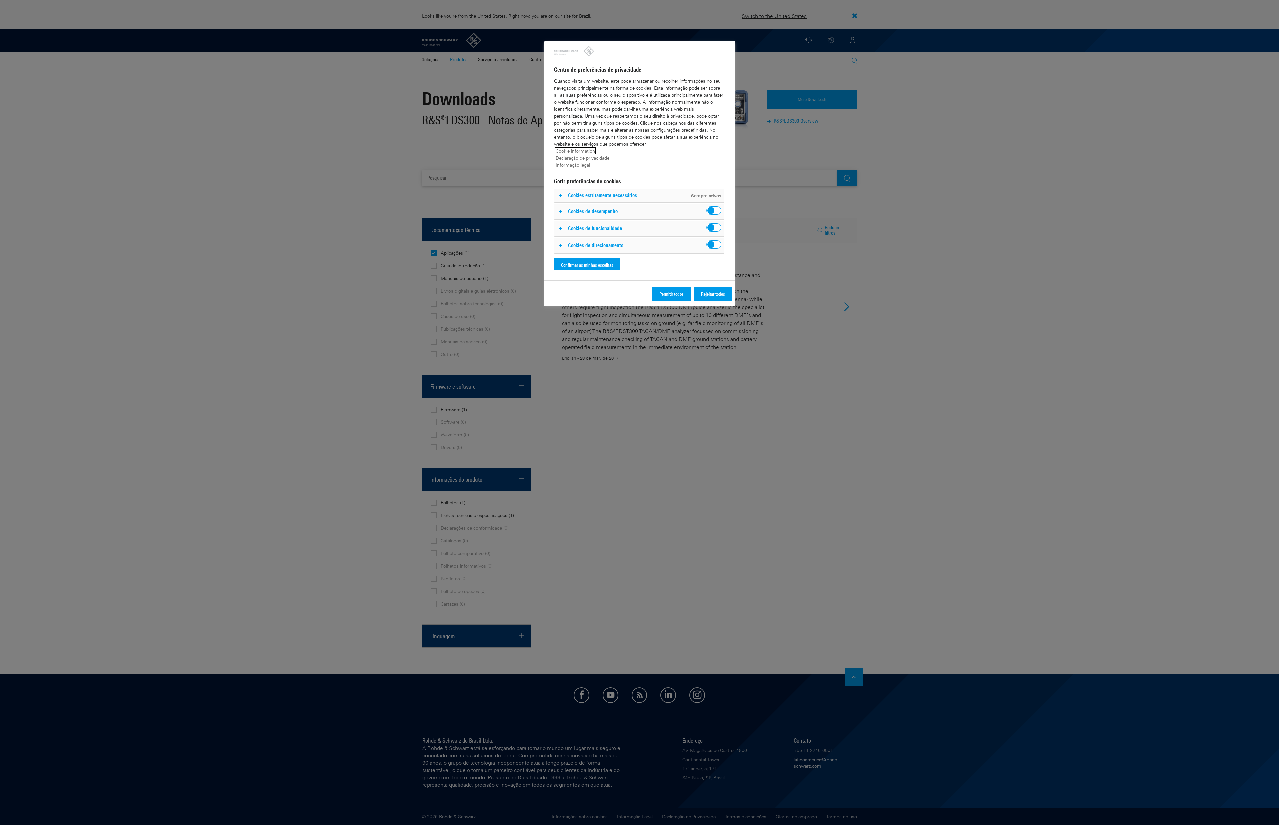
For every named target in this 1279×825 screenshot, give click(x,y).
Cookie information (575, 151)
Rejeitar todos (713, 294)
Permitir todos (671, 294)
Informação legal (573, 165)
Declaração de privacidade (582, 158)
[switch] (713, 210)
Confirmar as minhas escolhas (587, 265)
